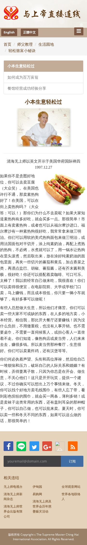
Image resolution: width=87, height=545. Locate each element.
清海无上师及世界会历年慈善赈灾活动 (42, 506)
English (9, 32)
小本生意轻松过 (21, 66)
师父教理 (25, 44)
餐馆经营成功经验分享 (26, 88)
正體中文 (29, 32)
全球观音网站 (71, 486)
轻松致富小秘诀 (22, 50)
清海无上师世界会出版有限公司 (13, 511)
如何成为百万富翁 (22, 77)
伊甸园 (37, 486)
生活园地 (46, 44)
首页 (7, 44)
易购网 (37, 494)
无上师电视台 (13, 486)
